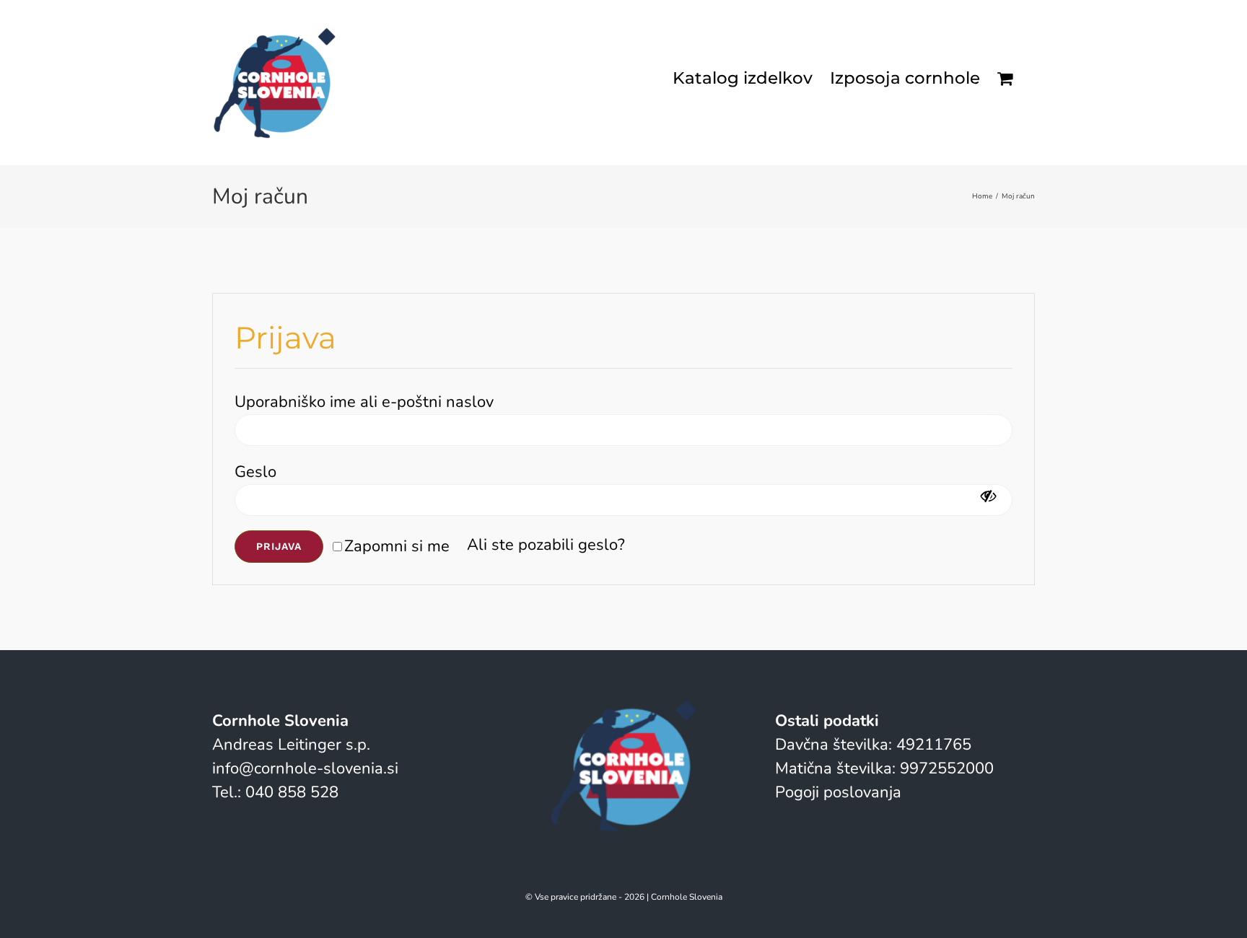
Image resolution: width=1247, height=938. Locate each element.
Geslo (261, 472)
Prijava (279, 546)
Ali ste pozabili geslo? (546, 545)
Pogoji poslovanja (838, 792)
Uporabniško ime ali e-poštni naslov (370, 402)
